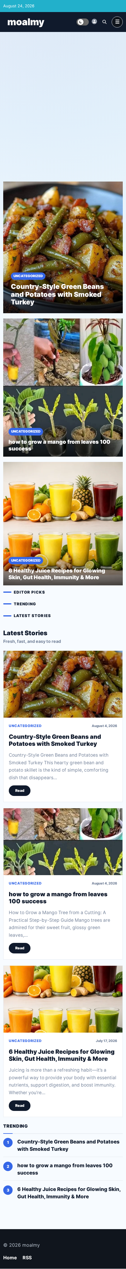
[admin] (94, 21)
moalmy (25, 22)
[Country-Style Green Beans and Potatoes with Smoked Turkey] (63, 684)
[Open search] (104, 21)
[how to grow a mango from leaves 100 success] (63, 841)
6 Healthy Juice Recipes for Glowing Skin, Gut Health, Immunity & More (62, 1055)
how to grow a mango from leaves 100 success (58, 897)
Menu (117, 22)
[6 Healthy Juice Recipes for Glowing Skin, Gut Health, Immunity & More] (63, 999)
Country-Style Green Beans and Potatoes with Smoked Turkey (55, 740)
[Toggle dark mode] (82, 22)
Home (10, 1258)
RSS (27, 1258)
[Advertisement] (63, 102)
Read (19, 790)
